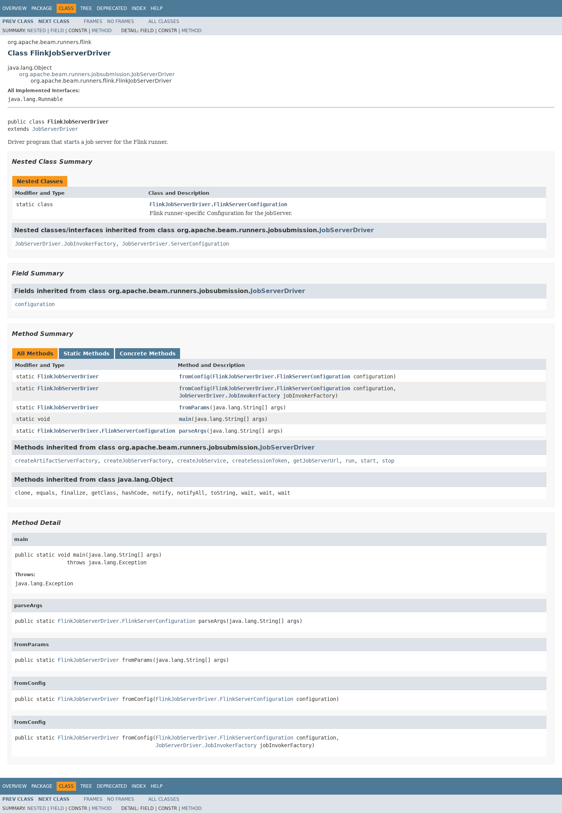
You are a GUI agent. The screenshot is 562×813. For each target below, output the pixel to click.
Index (139, 8)
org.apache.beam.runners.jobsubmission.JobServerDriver (97, 74)
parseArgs (192, 431)
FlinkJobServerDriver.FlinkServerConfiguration (218, 204)
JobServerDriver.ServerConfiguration (175, 244)
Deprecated (112, 8)
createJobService (201, 461)
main (185, 419)
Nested (36, 30)
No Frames (120, 21)
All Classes (163, 21)
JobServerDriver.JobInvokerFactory (65, 244)
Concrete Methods (147, 353)
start (368, 461)
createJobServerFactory (137, 461)
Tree (86, 8)
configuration (35, 304)
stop (388, 461)
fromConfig (194, 376)
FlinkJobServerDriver (68, 376)
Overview (14, 8)
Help (156, 8)
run (349, 461)
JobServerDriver (55, 129)
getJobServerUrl (316, 461)
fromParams (194, 407)
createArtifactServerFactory (56, 461)
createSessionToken (259, 461)
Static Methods (86, 353)
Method (102, 30)
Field (57, 30)
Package (41, 8)
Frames (93, 21)
